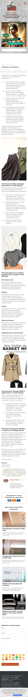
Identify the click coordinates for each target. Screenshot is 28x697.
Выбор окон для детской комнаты (12, 584)
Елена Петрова (15, 479)
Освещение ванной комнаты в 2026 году (13, 557)
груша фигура (18, 469)
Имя (3, 628)
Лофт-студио (12, 13)
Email (3, 633)
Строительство (17, 69)
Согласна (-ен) (17, 695)
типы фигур (12, 474)
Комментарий (6, 638)
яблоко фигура (17, 475)
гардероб (8, 469)
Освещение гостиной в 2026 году (13, 529)
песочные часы (20, 470)
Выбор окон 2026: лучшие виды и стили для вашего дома (12, 612)
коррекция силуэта (7, 470)
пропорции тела (9, 472)
